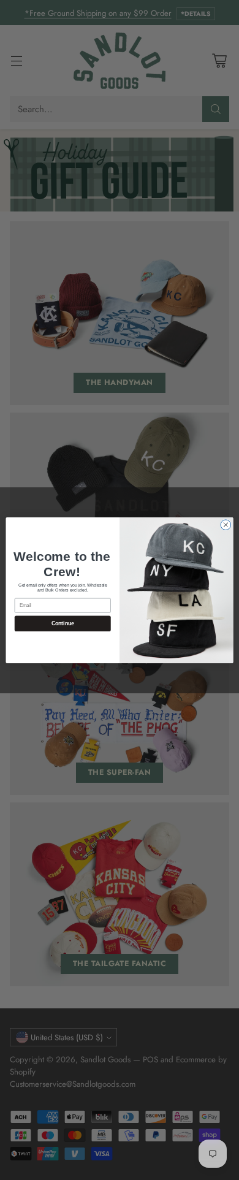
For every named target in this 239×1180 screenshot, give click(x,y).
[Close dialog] (226, 524)
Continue (62, 623)
